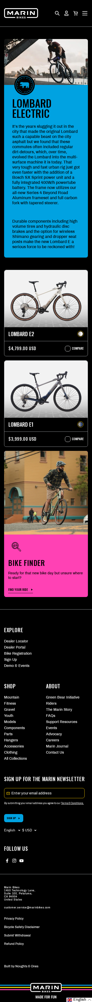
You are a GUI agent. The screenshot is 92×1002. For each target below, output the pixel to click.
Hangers (11, 740)
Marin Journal (57, 746)
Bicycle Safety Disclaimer (22, 927)
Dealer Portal (14, 647)
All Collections (15, 758)
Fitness (10, 703)
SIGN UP (11, 818)
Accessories (14, 746)
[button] (76, 13)
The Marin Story (59, 710)
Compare (75, 348)
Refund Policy (14, 944)
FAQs (50, 716)
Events (51, 728)
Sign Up (10, 660)
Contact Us (55, 752)
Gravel (9, 710)
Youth (8, 716)
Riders (51, 703)
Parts (8, 734)
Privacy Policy (14, 918)
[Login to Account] (66, 13)
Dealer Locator (16, 641)
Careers (52, 740)
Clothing (10, 752)
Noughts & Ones (26, 966)
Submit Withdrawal (17, 935)
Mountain (11, 697)
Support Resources (61, 722)
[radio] (80, 334)
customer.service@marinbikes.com (27, 907)
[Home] (21, 13)
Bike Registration (18, 653)
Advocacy (54, 734)
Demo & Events (16, 666)
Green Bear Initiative (62, 697)
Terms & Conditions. (72, 803)
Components (14, 728)
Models (10, 722)
